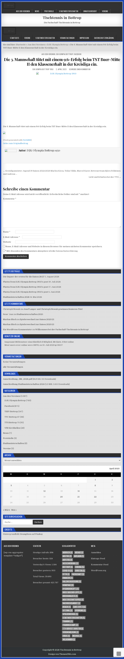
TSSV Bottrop (11, 411)
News (37, 11)
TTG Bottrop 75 (12, 422)
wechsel (77, 635)
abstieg (67, 556)
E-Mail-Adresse (11, 237)
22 (95, 497)
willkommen (69, 639)
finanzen (68, 577)
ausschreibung (70, 563)
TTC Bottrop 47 (12, 417)
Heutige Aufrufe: (41, 552)
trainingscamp (70, 625)
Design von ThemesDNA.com (62, 654)
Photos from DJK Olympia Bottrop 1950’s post (25, 282)
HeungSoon (25, 534)
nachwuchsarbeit (71, 603)
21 (78, 497)
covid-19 (67, 570)
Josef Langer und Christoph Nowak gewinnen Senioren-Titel (52, 309)
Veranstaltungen (67, 37)
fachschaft (78, 574)
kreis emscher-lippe (72, 592)
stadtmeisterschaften (74, 617)
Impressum (84, 37)
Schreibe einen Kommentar (79, 69)
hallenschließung (72, 581)
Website (7, 242)
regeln (66, 606)
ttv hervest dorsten (73, 628)
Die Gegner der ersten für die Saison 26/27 (24, 277)
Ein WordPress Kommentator (17, 329)
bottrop (67, 567)
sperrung (80, 610)
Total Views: (39, 576)
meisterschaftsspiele (73, 599)
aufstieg (67, 559)
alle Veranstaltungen (13, 367)
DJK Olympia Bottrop (64, 54)
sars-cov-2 (79, 606)
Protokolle (49, 11)
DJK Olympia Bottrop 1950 (43, 69)
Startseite (14, 37)
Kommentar (9, 199)
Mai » (14, 510)
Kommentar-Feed (99, 564)
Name (6, 232)
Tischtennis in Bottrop (62, 17)
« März (6, 510)
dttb (66, 574)
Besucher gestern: (42, 570)
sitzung (67, 610)
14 (79, 491)
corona (79, 567)
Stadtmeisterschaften (68, 11)
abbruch (67, 552)
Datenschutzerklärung (104, 37)
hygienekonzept (71, 588)
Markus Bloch (9, 319)
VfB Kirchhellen (12, 428)
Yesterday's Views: (42, 564)
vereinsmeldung (70, 632)
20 (61, 497)
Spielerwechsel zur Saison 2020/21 (37, 319)
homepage (68, 585)
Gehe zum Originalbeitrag (15, 143)
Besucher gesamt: (42, 582)
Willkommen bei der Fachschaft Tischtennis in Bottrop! (62, 329)
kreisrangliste (70, 596)
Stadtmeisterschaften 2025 (30, 314)
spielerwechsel (70, 614)
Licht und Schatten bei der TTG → (105, 177)
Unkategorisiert (90, 11)
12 (44, 491)
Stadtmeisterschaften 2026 (16, 297)
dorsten (80, 570)
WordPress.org (98, 570)
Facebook (77, 54)
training (68, 621)
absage (79, 552)
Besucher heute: (41, 558)
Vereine (105, 11)
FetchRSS (27, 140)
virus (66, 635)
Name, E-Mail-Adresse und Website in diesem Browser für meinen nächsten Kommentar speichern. (53, 246)
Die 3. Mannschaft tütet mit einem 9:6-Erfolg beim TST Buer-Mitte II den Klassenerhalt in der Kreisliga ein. (62, 62)
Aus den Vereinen (23, 11)
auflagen (79, 556)
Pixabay (39, 534)
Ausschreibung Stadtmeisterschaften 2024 (23, 384)
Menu (10, 6)
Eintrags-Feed (98, 558)
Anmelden (96, 552)
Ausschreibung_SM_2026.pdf (17, 379)
